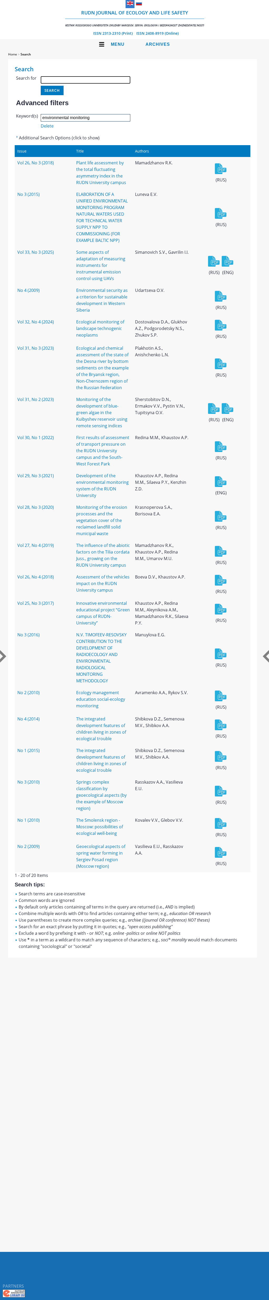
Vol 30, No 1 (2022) (35, 437)
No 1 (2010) (28, 820)
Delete (47, 126)
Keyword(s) (27, 116)
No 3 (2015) (28, 194)
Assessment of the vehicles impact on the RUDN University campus (103, 583)
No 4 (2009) (28, 290)
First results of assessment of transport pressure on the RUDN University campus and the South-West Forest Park (102, 451)
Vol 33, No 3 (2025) (35, 252)
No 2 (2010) (28, 692)
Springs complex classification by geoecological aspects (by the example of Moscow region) (101, 795)
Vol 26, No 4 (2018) (35, 577)
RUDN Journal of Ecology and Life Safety (134, 18)
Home (12, 54)
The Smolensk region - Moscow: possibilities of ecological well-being (99, 826)
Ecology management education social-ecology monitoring (100, 699)
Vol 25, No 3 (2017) (35, 603)
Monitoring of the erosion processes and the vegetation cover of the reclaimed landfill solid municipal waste (101, 520)
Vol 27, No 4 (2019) (35, 545)
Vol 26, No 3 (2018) (35, 163)
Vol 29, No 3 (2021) (35, 476)
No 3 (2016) (28, 635)
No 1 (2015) (28, 750)
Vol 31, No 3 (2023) (35, 348)
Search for (26, 78)
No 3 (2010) (28, 782)
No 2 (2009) (28, 846)
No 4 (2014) (28, 719)
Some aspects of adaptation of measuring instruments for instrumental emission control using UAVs (100, 265)
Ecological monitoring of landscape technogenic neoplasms (100, 328)
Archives (158, 44)
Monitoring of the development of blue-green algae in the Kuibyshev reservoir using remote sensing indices (101, 413)
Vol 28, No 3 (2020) (35, 507)
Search (25, 54)
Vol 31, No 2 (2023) (35, 399)
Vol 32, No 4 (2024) (35, 322)
